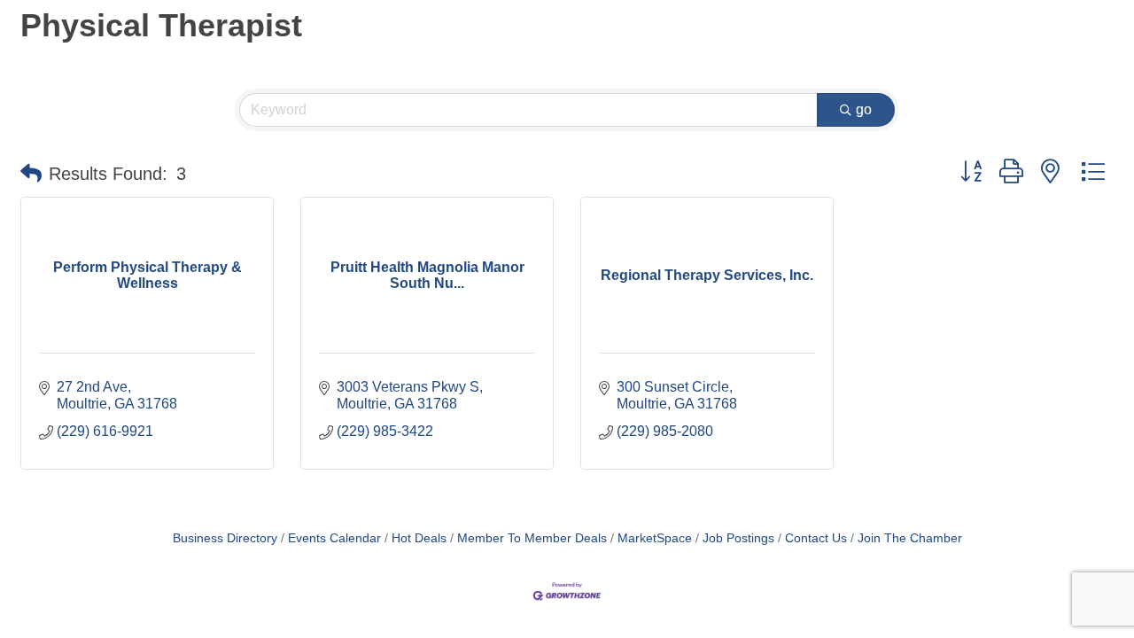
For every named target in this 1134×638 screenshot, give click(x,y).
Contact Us (816, 538)
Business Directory (225, 538)
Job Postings (738, 538)
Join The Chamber (910, 538)
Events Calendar (334, 538)
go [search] (864, 109)
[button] (31, 174)
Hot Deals (419, 538)
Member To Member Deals (532, 538)
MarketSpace (654, 538)
